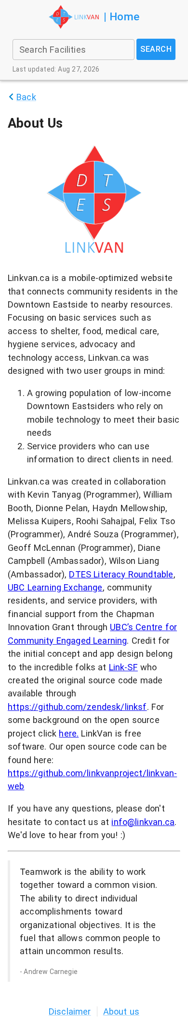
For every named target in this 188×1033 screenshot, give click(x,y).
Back (26, 97)
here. (69, 733)
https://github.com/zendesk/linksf (77, 707)
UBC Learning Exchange (55, 587)
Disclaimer (70, 1011)
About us (121, 1011)
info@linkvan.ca (143, 822)
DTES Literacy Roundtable (121, 574)
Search (156, 49)
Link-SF (123, 667)
